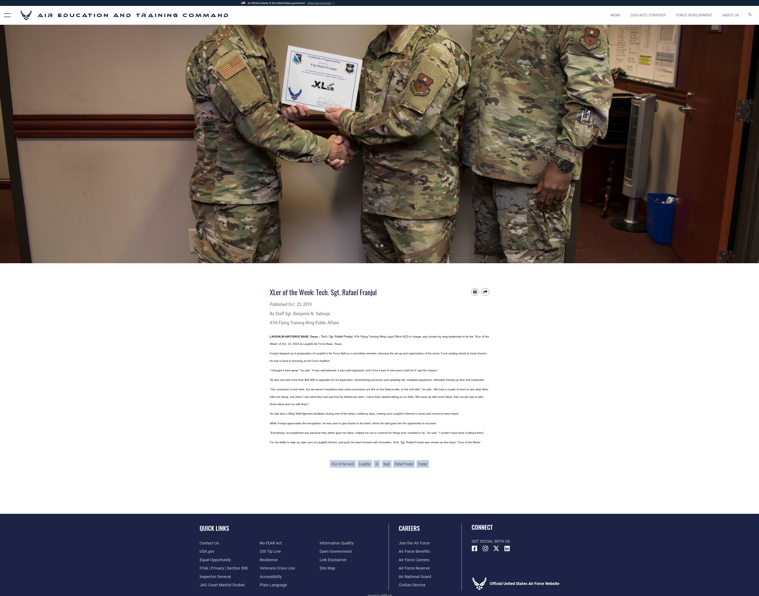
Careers (409, 528)
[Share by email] (485, 292)
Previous (38, 144)
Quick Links (214, 528)
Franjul (422, 463)
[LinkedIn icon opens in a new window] (507, 549)
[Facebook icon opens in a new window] (475, 549)
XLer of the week (343, 463)
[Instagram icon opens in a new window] (485, 549)
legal (386, 463)
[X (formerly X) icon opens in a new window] (496, 549)
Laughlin (364, 463)
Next (721, 144)
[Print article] (475, 292)
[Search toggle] (749, 15)
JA (376, 463)
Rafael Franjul (404, 463)
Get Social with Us (491, 541)
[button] (321, 3)
